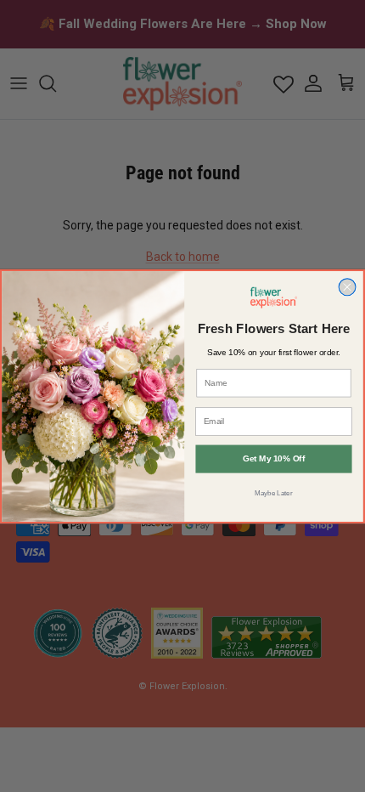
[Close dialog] (347, 286)
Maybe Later (273, 492)
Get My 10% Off (274, 458)
